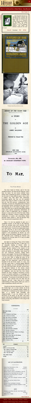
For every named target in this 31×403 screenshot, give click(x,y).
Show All (9, 30)
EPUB (24, 30)
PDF (20, 30)
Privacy (21, 399)
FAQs (9, 399)
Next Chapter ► (25, 12)
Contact (25, 399)
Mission (5, 399)
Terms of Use (15, 399)
